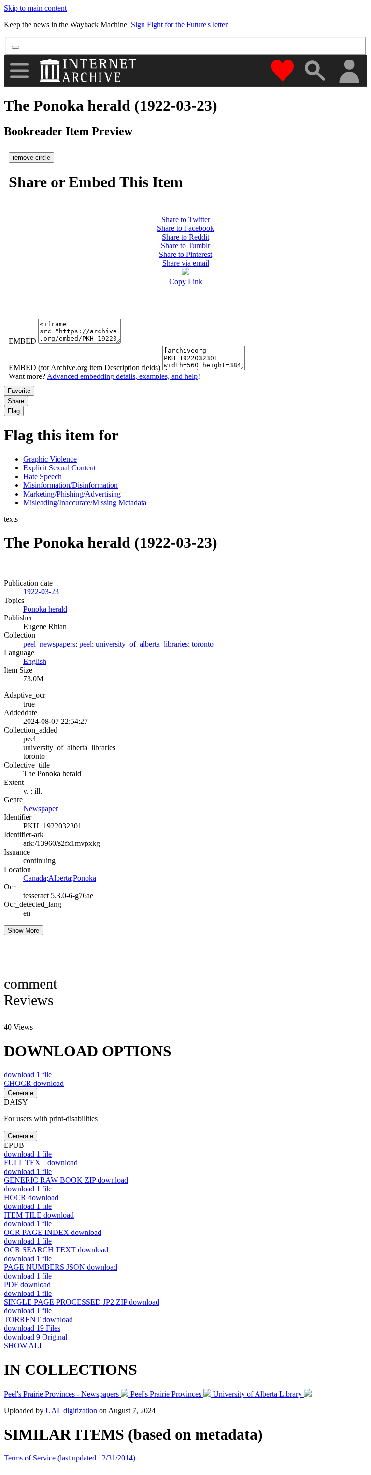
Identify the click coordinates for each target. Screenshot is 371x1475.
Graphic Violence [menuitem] (50, 459)
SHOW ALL (24, 1345)
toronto (203, 644)
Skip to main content (35, 8)
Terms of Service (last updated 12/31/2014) (69, 1458)
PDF (27, 1284)
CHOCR (34, 1083)
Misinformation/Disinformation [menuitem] (70, 485)
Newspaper (40, 808)
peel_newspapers (49, 644)
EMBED (22, 341)
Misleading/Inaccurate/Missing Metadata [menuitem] (84, 502)
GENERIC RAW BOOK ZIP (66, 1180)
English (34, 661)
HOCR (31, 1197)
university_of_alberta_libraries (142, 644)
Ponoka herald (45, 609)
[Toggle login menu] (348, 72)
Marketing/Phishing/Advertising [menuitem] (72, 494)
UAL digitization (72, 1410)
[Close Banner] (15, 47)
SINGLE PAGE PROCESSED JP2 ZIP (81, 1302)
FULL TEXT (41, 1163)
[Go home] (89, 70)
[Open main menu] (19, 70)
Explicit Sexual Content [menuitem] (59, 468)
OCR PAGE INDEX (52, 1232)
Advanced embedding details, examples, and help (122, 376)
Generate (20, 1093)
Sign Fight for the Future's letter (179, 24)
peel (85, 644)
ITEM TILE (39, 1215)
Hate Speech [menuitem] (42, 476)
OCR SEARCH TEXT (56, 1250)
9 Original (35, 1337)
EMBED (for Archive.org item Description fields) (84, 367)
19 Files (32, 1328)
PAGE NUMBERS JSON (60, 1267)
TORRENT (38, 1319)
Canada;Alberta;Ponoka (59, 878)
